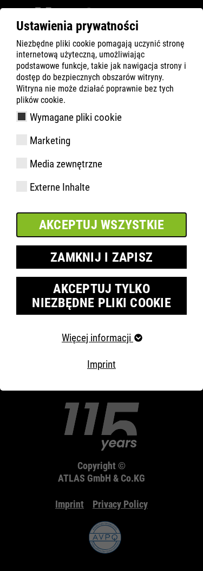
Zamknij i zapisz (101, 257)
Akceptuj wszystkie (102, 224)
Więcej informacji (97, 338)
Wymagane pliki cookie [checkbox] (76, 117)
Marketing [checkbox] (50, 140)
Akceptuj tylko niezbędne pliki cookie (101, 295)
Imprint (101, 364)
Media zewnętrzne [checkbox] (66, 164)
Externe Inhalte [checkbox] (60, 187)
